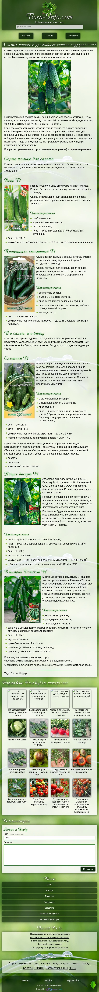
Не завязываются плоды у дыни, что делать (50, 934)
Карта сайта (72, 36)
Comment (8, 842)
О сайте (49, 36)
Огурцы (23, 673)
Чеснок (72, 968)
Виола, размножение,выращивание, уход (49, 941)
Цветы (49, 885)
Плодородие (49, 902)
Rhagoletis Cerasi (24, 964)
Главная (26, 36)
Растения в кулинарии (49, 920)
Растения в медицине (49, 914)
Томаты (39, 967)
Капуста (57, 963)
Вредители (49, 908)
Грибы (36, 963)
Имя (14, 834)
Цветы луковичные (57, 967)
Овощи (49, 890)
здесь (88, 665)
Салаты (28, 967)
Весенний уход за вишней (50, 944)
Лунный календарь (71, 964)
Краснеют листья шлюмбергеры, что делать (49, 937)
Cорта (14, 673)
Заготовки (46, 963)
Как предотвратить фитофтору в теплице (50, 948)
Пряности (49, 896)
